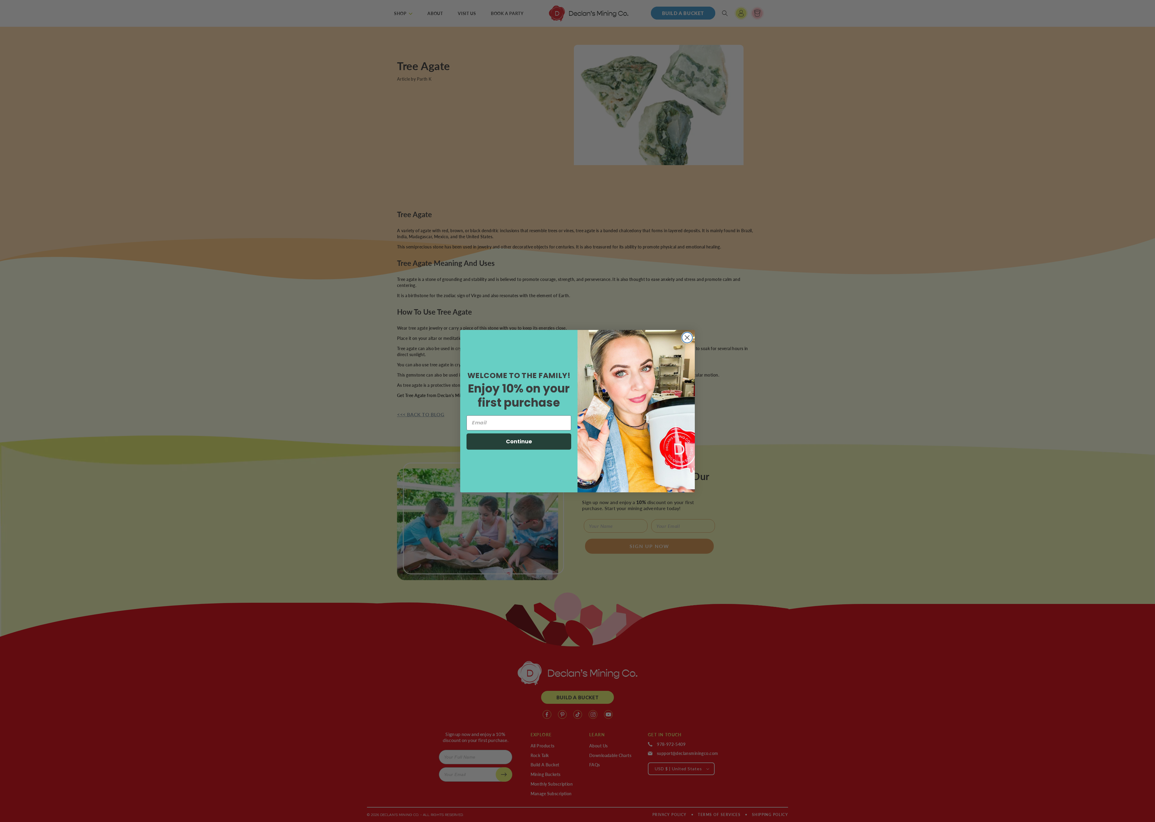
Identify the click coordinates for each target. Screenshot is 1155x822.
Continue (519, 441)
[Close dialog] (687, 337)
